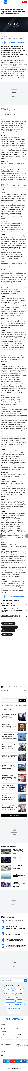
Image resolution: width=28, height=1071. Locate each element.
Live (24, 1)
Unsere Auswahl (8, 846)
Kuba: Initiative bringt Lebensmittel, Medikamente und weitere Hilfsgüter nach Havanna (12, 610)
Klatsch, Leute (19, 1004)
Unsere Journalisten (6, 1044)
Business (3, 1031)
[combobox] (14, 980)
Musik (8, 997)
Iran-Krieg (8, 990)
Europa (3, 1028)
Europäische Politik (8, 623)
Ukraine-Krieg (19, 990)
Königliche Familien (14, 1012)
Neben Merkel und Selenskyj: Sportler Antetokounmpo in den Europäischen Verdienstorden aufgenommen (10, 617)
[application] (14, 24)
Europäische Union (8, 630)
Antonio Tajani (7, 634)
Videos (3, 1041)
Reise (2, 1037)
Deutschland (10, 1001)
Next (2, 1034)
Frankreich (18, 997)
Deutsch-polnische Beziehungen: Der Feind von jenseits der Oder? (10, 604)
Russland (8, 1004)
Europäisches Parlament (9, 627)
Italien (20, 993)
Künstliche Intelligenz (14, 1008)
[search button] (25, 980)
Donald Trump (10, 993)
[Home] (1, 5)
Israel (19, 1001)
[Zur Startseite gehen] (5, 2)
